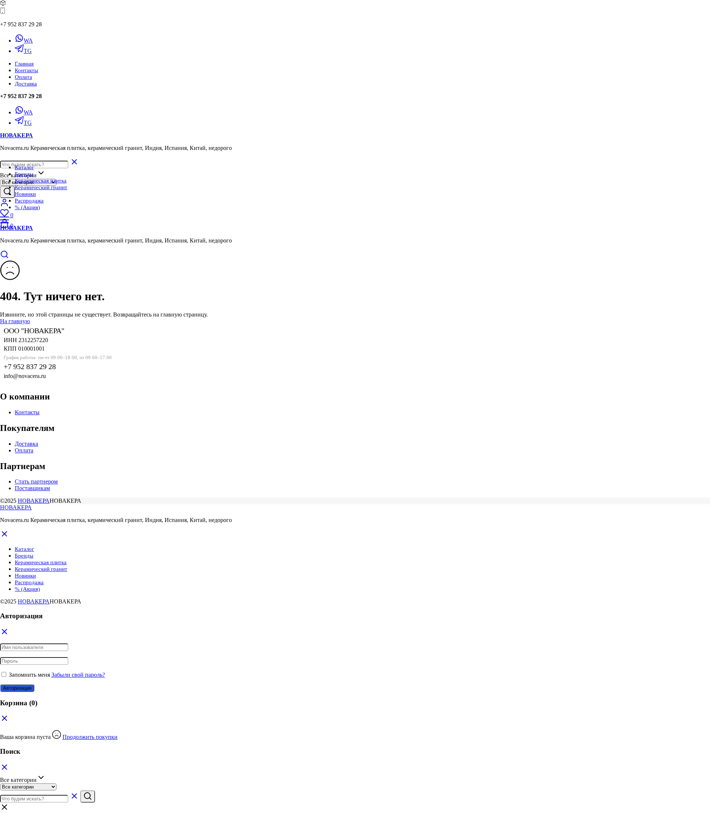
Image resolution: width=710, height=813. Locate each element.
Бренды (24, 174)
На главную (15, 321)
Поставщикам (32, 488)
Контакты (26, 70)
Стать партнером (36, 481)
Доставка (26, 84)
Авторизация (17, 688)
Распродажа (29, 201)
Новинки (25, 194)
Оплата (23, 77)
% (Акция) (27, 207)
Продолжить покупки (90, 737)
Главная (24, 64)
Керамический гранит (41, 187)
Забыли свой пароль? (78, 675)
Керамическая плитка (41, 181)
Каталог (24, 167)
